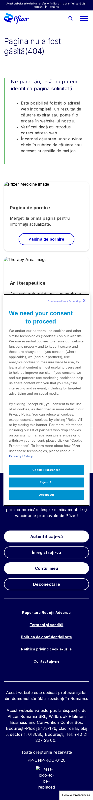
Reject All (47, 482)
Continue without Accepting (67, 300)
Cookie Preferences (76, 795)
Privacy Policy (21, 456)
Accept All (46, 494)
